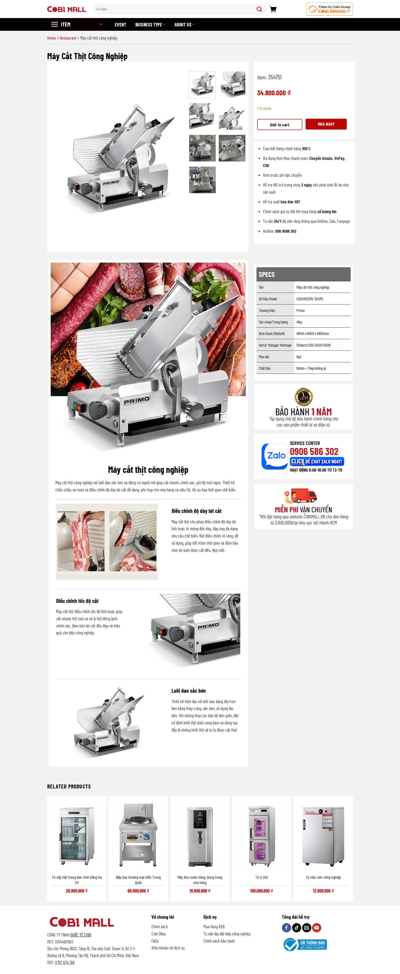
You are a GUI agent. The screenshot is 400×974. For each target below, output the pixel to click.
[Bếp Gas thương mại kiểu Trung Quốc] (138, 834)
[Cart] (273, 9)
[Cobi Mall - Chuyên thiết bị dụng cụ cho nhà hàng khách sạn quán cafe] (66, 9)
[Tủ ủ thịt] (261, 834)
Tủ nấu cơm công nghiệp (323, 877)
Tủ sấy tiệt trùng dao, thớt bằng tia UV (77, 880)
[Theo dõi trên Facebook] (286, 927)
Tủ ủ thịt (261, 877)
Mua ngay (326, 124)
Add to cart (279, 124)
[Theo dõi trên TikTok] (296, 927)
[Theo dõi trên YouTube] (316, 927)
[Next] (177, 157)
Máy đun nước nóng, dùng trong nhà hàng (200, 880)
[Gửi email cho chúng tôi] (306, 927)
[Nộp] (260, 9)
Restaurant (68, 37)
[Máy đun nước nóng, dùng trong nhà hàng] (200, 834)
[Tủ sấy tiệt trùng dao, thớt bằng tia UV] (76, 834)
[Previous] (59, 157)
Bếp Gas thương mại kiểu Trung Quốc (138, 880)
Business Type (148, 24)
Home (51, 37)
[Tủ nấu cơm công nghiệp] (323, 834)
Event (120, 24)
